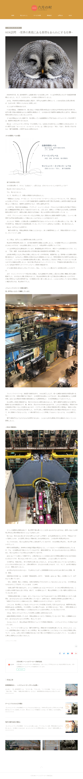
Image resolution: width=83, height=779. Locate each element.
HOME (12, 15)
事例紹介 (49, 15)
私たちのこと (24, 15)
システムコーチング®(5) (10, 640)
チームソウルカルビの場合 (13, 703)
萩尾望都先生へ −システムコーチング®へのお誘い (21, 685)
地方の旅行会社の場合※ (12, 722)
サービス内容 (37, 15)
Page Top (41, 767)
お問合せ (60, 15)
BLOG (70, 15)
